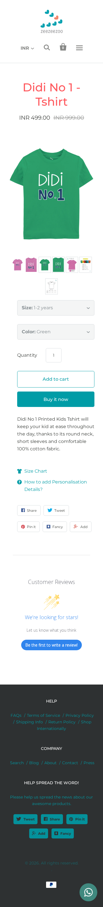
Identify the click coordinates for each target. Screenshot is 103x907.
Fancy (65, 833)
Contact (70, 762)
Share (55, 819)
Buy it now (55, 399)
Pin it (80, 819)
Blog (34, 762)
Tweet (29, 819)
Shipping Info (29, 722)
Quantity (27, 355)
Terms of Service (43, 715)
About (50, 762)
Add (41, 833)
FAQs (16, 715)
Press (89, 762)
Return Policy (62, 722)
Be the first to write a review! (51, 645)
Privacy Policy (80, 715)
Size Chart (35, 471)
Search (17, 762)
